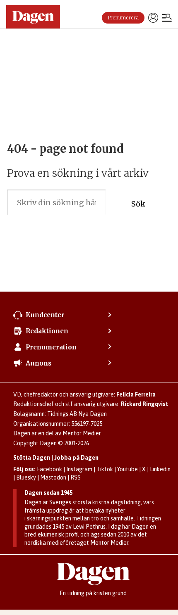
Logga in (153, 18)
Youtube (127, 469)
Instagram (79, 469)
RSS (75, 477)
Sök (138, 204)
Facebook (49, 469)
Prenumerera (123, 18)
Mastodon (53, 477)
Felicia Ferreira (136, 394)
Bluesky (26, 477)
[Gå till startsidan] (33, 16)
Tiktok (104, 469)
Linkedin (160, 469)
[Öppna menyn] (166, 18)
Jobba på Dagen (76, 457)
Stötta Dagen (31, 457)
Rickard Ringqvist (144, 404)
